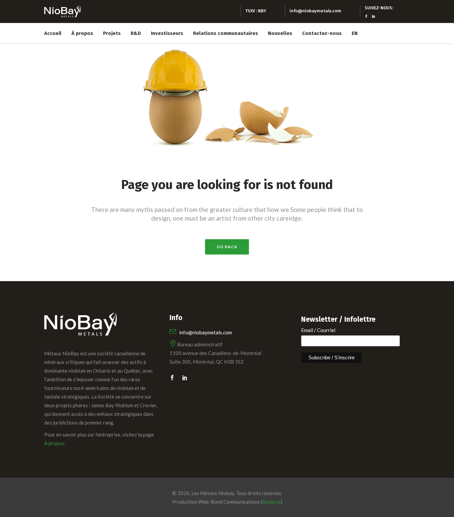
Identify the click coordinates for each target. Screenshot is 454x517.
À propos (54, 443)
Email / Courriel (318, 330)
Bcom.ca (271, 502)
